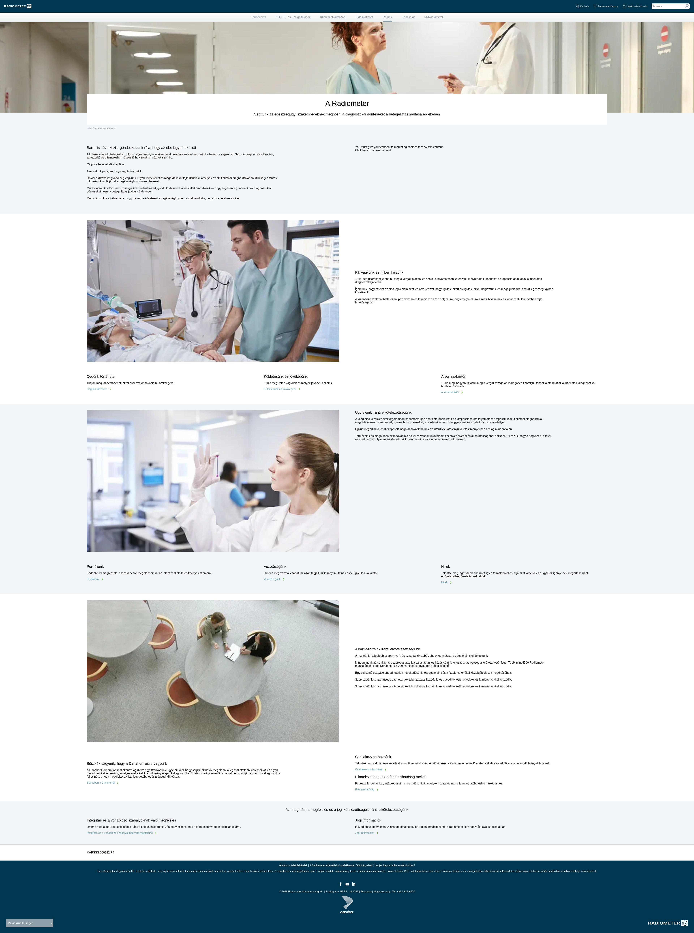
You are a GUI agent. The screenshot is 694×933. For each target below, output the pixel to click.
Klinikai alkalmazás (332, 17)
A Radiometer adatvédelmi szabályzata (332, 865)
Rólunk (387, 17)
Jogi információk (364, 832)
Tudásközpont (364, 17)
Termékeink (258, 17)
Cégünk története (97, 389)
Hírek (444, 582)
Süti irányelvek (364, 865)
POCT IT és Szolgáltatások (293, 17)
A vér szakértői (450, 392)
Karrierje (584, 6)
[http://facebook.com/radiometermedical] (340, 885)
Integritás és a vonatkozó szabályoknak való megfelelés (120, 832)
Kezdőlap (92, 128)
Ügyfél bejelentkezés (637, 6)
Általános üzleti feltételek (293, 865)
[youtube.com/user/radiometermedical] (347, 885)
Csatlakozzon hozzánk (368, 769)
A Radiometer (108, 128)
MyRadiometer (433, 17)
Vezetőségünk (272, 579)
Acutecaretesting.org (608, 6)
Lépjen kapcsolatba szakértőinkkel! (395, 865)
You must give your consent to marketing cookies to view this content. (399, 148)
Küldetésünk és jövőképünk (280, 389)
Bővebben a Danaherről (101, 782)
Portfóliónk (93, 579)
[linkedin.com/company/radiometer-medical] (353, 885)
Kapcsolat (408, 17)
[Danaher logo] (347, 911)
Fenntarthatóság (364, 789)
